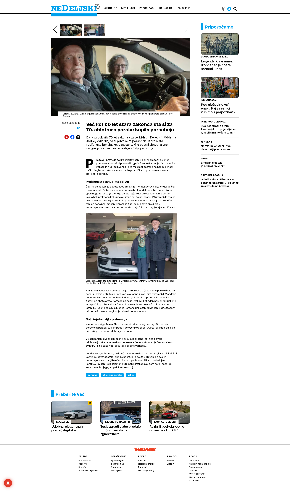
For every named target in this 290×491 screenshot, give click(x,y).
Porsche (92, 375)
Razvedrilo (143, 467)
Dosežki (82, 467)
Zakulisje (183, 8)
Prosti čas (146, 8)
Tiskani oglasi (117, 464)
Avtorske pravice (197, 474)
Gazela (170, 460)
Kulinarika (165, 8)
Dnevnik (142, 460)
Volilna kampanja (197, 477)
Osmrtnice (116, 467)
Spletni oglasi (117, 460)
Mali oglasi (116, 470)
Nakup (130, 375)
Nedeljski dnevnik (146, 464)
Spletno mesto (196, 467)
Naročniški (194, 460)
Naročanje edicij (146, 470)
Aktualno (110, 8)
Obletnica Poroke (112, 375)
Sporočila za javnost (89, 470)
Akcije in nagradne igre (200, 464)
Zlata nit (171, 464)
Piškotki (193, 470)
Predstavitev (85, 460)
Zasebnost (194, 480)
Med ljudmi (128, 8)
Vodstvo (83, 464)
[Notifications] (8, 483)
